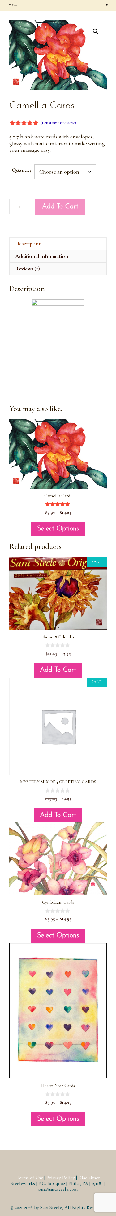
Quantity (22, 169)
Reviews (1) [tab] (27, 268)
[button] (95, 31)
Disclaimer (89, 1177)
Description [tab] (28, 243)
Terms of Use (29, 1177)
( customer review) (58, 123)
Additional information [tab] (41, 256)
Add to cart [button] (58, 670)
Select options (58, 528)
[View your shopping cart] (106, 5)
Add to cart (60, 206)
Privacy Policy (60, 1177)
